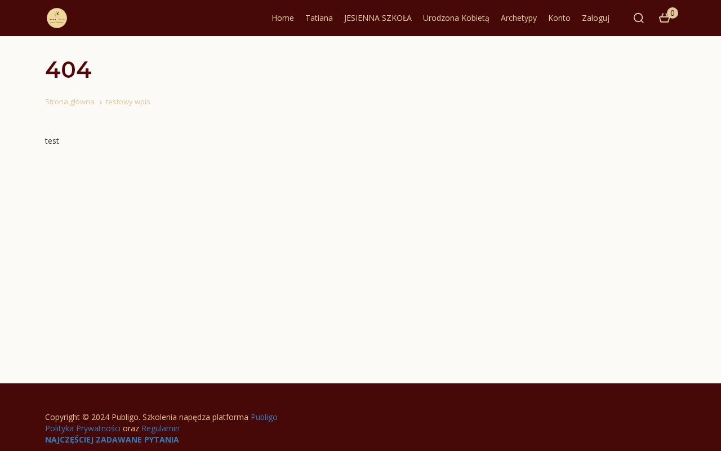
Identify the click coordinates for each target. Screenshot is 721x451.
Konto (559, 17)
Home (283, 17)
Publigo (264, 417)
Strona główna (70, 101)
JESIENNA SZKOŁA (378, 17)
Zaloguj (595, 17)
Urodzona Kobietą (456, 17)
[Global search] (639, 18)
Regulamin (160, 428)
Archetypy (519, 17)
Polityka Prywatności (83, 428)
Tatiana (319, 17)
